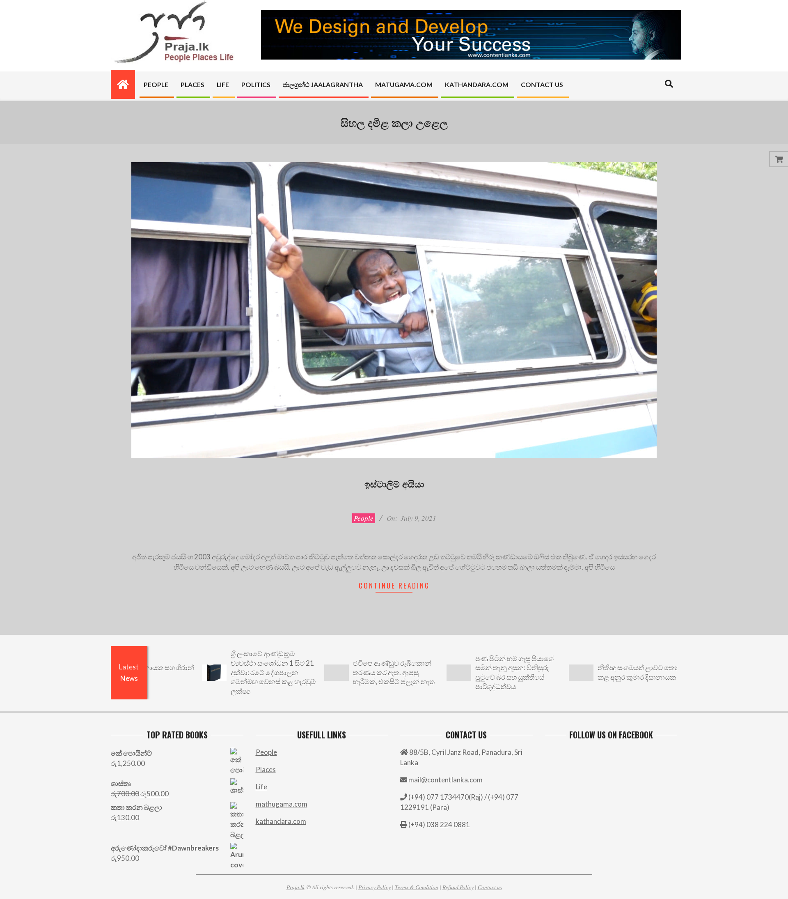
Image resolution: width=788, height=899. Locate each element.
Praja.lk (295, 887)
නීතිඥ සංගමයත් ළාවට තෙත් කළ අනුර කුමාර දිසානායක (604, 672)
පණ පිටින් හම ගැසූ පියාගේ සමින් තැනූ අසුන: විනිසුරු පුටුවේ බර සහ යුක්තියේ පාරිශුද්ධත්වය (479, 672)
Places (266, 769)
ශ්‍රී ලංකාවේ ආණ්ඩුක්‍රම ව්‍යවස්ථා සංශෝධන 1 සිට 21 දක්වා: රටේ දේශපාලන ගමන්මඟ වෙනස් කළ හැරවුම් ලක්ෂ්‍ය (238, 672)
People (363, 518)
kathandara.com (281, 821)
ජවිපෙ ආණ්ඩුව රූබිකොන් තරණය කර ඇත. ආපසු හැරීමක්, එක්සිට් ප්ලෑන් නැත (359, 672)
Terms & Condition (416, 887)
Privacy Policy (374, 887)
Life (261, 786)
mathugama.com (281, 804)
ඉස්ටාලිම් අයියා (394, 483)
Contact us (490, 887)
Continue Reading (394, 585)
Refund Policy (458, 887)
